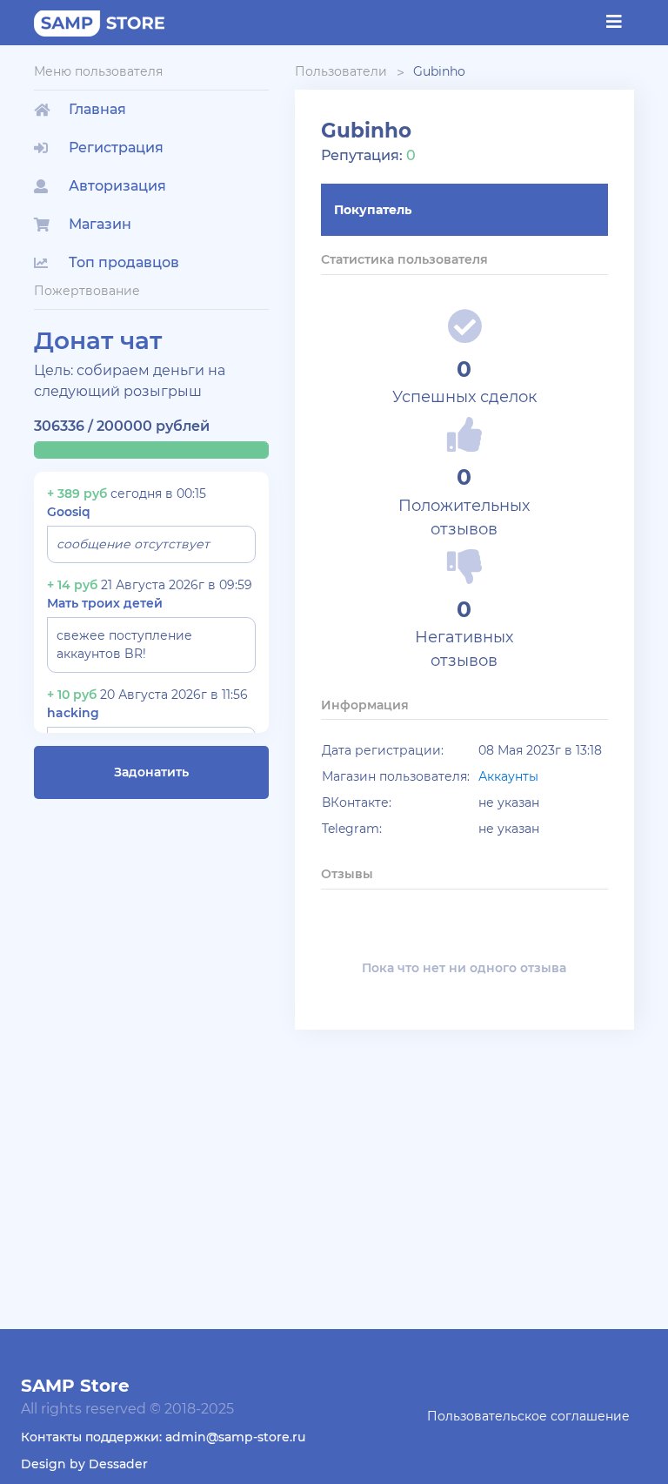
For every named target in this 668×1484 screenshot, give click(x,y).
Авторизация (117, 186)
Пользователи (341, 71)
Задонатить (151, 772)
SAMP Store (75, 1385)
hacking (73, 713)
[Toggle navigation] (614, 22)
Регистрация (116, 147)
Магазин (100, 224)
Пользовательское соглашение (528, 1416)
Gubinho (439, 71)
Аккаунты (508, 776)
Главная (97, 109)
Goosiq (68, 512)
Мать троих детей (105, 603)
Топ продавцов (124, 262)
